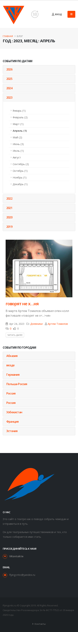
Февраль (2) (20, 117)
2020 (9, 217)
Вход (58, 14)
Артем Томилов (58, 323)
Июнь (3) (18, 144)
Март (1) (18, 124)
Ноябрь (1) (19, 177)
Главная (8, 36)
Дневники (36, 323)
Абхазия (11, 356)
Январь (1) (19, 110)
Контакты (40, 623)
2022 (9, 198)
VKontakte (16, 556)
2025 (9, 79)
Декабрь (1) (20, 184)
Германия (13, 375)
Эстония (11, 431)
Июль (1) (18, 150)
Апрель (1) (20, 130)
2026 (9, 69)
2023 (9, 98)
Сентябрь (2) (21, 164)
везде (10, 365)
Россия (10, 393)
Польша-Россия (16, 384)
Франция (12, 422)
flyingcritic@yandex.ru (22, 575)
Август (17, 157)
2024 (9, 88)
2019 (9, 227)
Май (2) (17, 137)
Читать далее (14, 335)
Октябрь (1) (20, 170)
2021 (9, 208)
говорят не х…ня (22, 304)
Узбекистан (14, 412)
